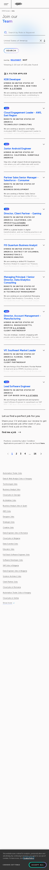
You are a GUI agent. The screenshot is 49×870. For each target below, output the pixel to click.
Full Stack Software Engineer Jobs (16, 555)
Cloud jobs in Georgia (11, 495)
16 (35, 453)
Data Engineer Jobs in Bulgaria (15, 571)
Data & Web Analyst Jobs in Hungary (17, 479)
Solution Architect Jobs (12, 576)
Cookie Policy (29, 858)
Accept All (38, 865)
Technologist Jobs (10, 484)
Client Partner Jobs (10, 582)
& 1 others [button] (16, 89)
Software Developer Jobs (13, 560)
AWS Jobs (7, 511)
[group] (24, 89)
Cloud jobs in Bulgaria (11, 538)
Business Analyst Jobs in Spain (15, 506)
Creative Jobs (8, 527)
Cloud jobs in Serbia (11, 598)
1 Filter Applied (17, 74)
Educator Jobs (8, 549)
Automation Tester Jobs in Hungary (17, 593)
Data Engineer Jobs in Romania (15, 533)
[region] (24, 859)
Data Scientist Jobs (10, 544)
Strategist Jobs (9, 522)
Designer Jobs (8, 517)
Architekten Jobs (9, 500)
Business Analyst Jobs (11, 489)
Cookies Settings (11, 865)
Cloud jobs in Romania (12, 587)
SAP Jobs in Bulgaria (11, 565)
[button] (6, 108)
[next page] (40, 453)
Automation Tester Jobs (12, 473)
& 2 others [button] (19, 223)
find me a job (9, 432)
